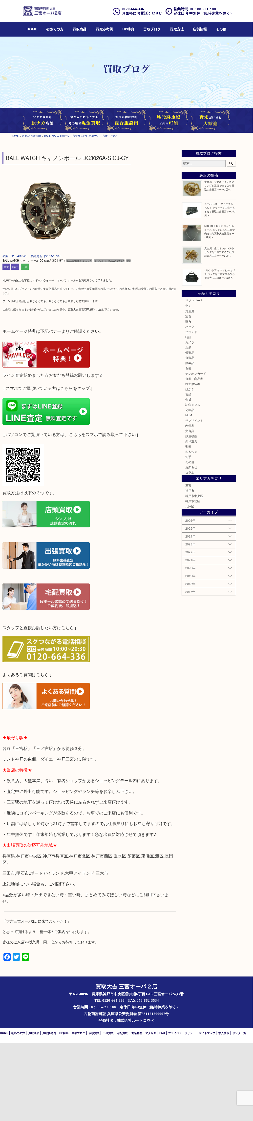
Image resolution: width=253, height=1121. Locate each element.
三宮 (24, 267)
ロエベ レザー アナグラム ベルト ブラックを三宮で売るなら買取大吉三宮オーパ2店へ (219, 209)
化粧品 (189, 410)
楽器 (188, 446)
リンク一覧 (239, 1033)
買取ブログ (152, 29)
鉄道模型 (191, 436)
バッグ (189, 327)
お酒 (188, 347)
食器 (188, 368)
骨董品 (189, 352)
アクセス (150, 1033)
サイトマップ (207, 1033)
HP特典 (128, 29)
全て (6, 267)
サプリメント (194, 420)
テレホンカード (195, 373)
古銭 (188, 394)
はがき (189, 389)
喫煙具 (189, 426)
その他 (189, 462)
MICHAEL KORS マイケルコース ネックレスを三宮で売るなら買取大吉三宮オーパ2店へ (219, 231)
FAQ (162, 1033)
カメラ (189, 342)
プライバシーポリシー (181, 1033)
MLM (188, 415)
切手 (188, 457)
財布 (188, 321)
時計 (15, 267)
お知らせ (191, 467)
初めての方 (54, 29)
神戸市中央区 (194, 496)
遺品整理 (136, 1033)
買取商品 (79, 29)
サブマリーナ (194, 300)
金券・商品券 (194, 379)
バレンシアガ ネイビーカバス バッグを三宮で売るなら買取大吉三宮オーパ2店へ (219, 273)
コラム (189, 472)
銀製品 (189, 363)
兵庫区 (189, 506)
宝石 (188, 316)
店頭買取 (94, 1033)
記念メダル (192, 405)
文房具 (189, 431)
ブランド (191, 332)
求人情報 (223, 1033)
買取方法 (177, 29)
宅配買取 (122, 1033)
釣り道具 (191, 441)
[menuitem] (32, 29)
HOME (31, 29)
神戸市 (189, 491)
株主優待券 (192, 384)
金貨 (188, 399)
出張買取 (108, 1033)
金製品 (189, 358)
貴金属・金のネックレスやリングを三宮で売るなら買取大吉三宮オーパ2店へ (219, 185)
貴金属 (189, 311)
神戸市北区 (192, 501)
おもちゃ (191, 452)
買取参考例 (104, 29)
